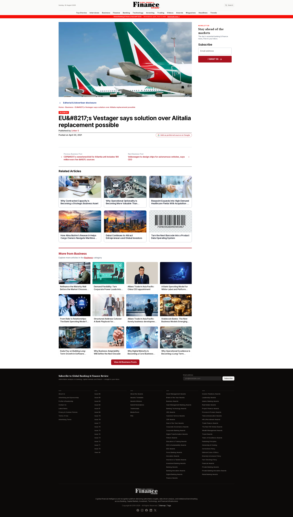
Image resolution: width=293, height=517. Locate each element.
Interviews (94, 13)
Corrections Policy (208, 449)
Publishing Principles (209, 441)
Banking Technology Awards (176, 408)
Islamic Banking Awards (210, 401)
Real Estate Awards (209, 405)
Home (61, 107)
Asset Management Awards (176, 394)
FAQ (131, 416)
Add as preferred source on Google (175, 135)
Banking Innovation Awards (175, 471)
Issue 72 (97, 441)
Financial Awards (208, 463)
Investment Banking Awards (176, 463)
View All (97, 452)
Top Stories (81, 13)
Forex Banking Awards (174, 452)
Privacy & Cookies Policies (68, 412)
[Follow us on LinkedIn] (151, 510)
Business (106, 13)
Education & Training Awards (176, 441)
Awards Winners (136, 401)
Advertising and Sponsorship (69, 397)
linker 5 (75, 131)
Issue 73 (97, 438)
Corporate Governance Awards (177, 427)
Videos (170, 13)
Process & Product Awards (211, 412)
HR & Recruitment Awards (211, 419)
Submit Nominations (137, 405)
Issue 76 (97, 427)
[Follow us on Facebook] (146, 510)
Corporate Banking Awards (175, 430)
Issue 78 (97, 419)
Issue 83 (97, 401)
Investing (150, 13)
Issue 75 (97, 430)
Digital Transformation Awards (177, 434)
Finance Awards (172, 478)
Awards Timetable (136, 397)
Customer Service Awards (175, 416)
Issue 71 (97, 445)
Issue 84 (97, 397)
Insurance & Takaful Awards (176, 460)
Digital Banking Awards (174, 474)
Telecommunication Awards (212, 416)
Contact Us (62, 405)
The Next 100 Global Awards (212, 427)
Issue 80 (97, 412)
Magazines (191, 13)
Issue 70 (97, 449)
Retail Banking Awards (210, 474)
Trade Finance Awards (210, 423)
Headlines (203, 13)
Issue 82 (97, 405)
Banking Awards (172, 467)
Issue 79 (97, 416)
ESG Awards (170, 449)
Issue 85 (97, 394)
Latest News (63, 408)
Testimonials (134, 408)
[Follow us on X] (155, 510)
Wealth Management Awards (212, 430)
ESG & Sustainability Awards (176, 445)
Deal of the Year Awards (175, 423)
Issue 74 (97, 434)
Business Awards (172, 401)
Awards (179, 13)
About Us (62, 394)
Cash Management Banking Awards (178, 405)
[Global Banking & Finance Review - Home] (146, 5)
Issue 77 (97, 423)
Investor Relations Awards (211, 394)
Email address (188, 375)
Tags (169, 505)
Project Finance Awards (210, 408)
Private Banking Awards (210, 467)
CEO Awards (170, 412)
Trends (213, 13)
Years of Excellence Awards (212, 438)
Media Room (134, 412)
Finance (116, 13)
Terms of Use (63, 416)
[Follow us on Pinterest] (138, 510)
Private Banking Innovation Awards (214, 471)
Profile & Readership (66, 401)
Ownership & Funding (209, 445)
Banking (126, 13)
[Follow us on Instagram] (142, 510)
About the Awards (136, 394)
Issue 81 (97, 408)
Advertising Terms (65, 419)
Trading (160, 13)
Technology (138, 13)
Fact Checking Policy (209, 460)
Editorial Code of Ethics (210, 452)
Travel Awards (207, 434)
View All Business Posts (125, 362)
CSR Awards (170, 419)
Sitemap (162, 505)
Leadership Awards (209, 397)
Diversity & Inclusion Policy (211, 456)
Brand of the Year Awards (175, 397)
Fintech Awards (171, 438)
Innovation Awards (172, 456)
